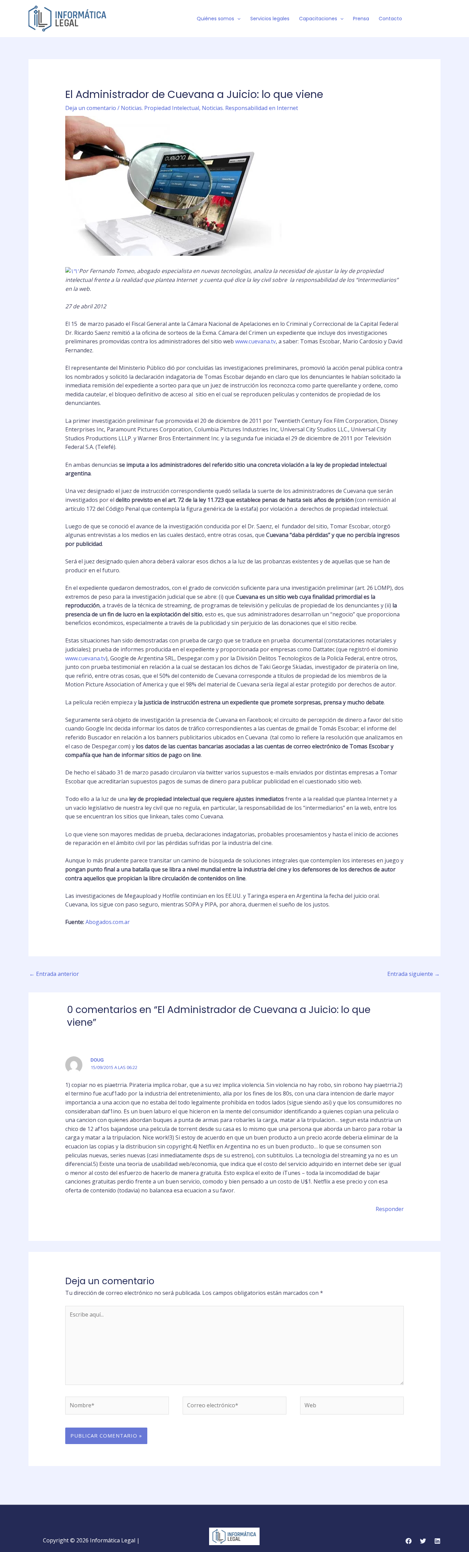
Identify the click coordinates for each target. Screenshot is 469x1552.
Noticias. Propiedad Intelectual (160, 108)
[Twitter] (427, 19)
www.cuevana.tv (255, 341)
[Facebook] (417, 19)
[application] (237, 18)
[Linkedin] (437, 1541)
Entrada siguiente (413, 974)
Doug (97, 1060)
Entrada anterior (54, 974)
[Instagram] (437, 19)
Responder (390, 1209)
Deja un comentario (90, 108)
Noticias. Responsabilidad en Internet (250, 108)
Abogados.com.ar (107, 922)
